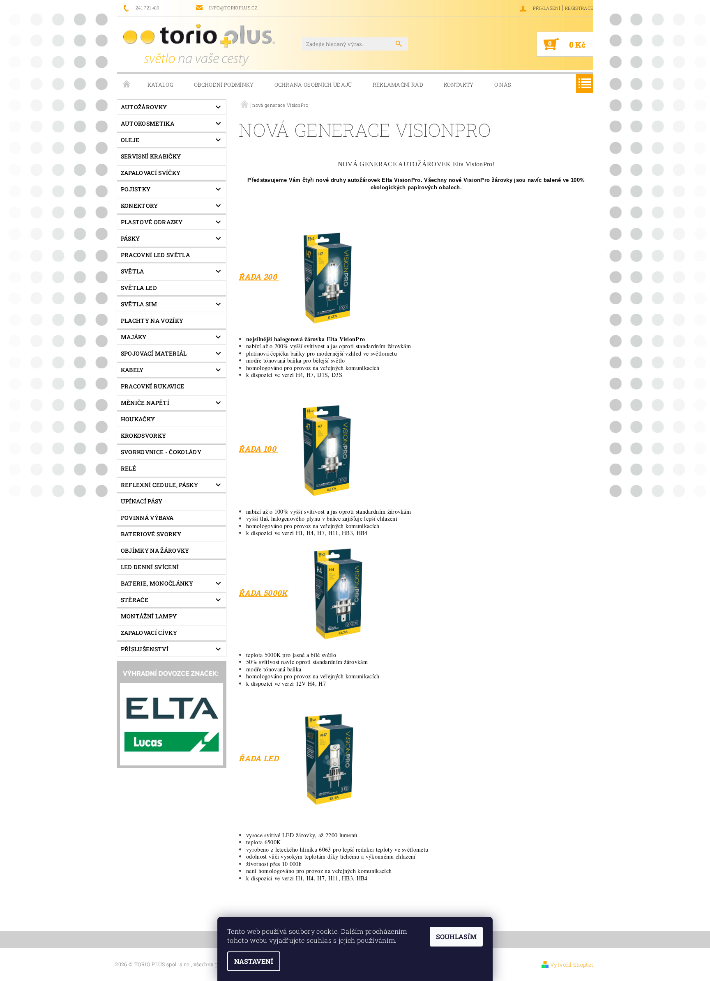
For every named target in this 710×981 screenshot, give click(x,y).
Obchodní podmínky (224, 84)
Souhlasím (456, 936)
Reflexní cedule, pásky (159, 485)
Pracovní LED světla (155, 255)
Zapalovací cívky (149, 632)
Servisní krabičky (151, 156)
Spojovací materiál (154, 353)
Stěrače (134, 600)
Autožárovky (144, 107)
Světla (132, 271)
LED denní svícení (150, 567)
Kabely (132, 370)
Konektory (139, 205)
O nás (503, 84)
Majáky (134, 337)
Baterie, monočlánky (157, 583)
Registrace (579, 8)
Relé (128, 468)
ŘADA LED (259, 758)
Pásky (130, 238)
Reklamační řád (398, 84)
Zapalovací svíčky (150, 173)
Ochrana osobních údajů (313, 84)
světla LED (139, 288)
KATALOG (160, 84)
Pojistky (136, 189)
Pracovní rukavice (152, 386)
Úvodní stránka (127, 84)
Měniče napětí (145, 403)
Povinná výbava (147, 518)
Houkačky (138, 419)
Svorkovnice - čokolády (161, 452)
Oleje (130, 140)
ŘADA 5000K (263, 593)
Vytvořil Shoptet (571, 964)
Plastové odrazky (151, 222)
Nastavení (253, 961)
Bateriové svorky (151, 534)
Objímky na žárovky (155, 550)
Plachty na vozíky (152, 320)
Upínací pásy (142, 501)
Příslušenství (144, 649)
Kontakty (459, 84)
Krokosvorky (143, 435)
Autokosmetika (147, 123)
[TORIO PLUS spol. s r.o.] (199, 45)
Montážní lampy (149, 616)
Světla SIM (139, 304)
